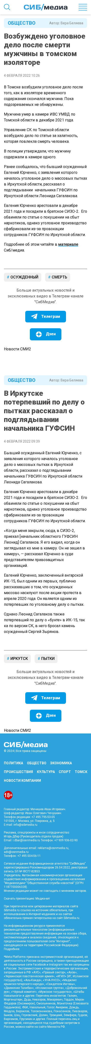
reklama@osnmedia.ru (53, 848)
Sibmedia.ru (71, 918)
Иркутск (18, 658)
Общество (21, 23)
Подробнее (11, 949)
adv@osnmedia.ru (16, 852)
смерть (59, 277)
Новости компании (22, 781)
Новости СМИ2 (17, 349)
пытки (47, 658)
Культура (46, 772)
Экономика (61, 763)
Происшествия (18, 772)
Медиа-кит (42, 898)
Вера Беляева (72, 23)
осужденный (23, 277)
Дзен (51, 334)
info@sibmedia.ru (25, 824)
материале (68, 244)
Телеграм (50, 316)
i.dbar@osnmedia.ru (26, 840)
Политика (13, 763)
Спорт (65, 772)
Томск (81, 772)
